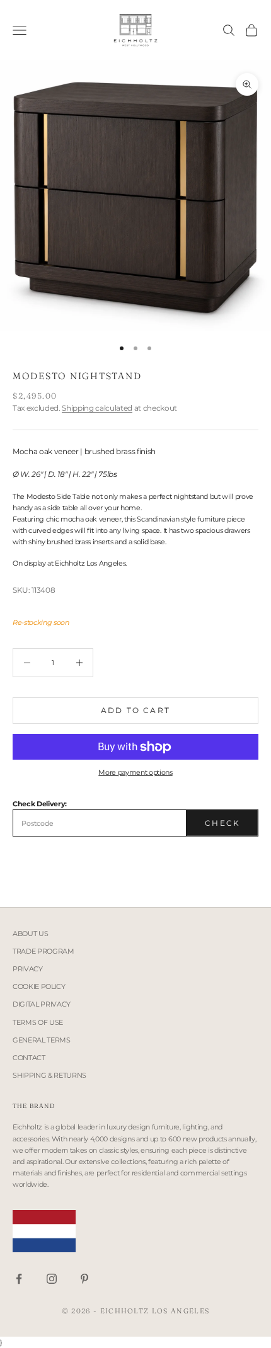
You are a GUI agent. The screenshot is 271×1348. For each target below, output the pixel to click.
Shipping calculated (97, 408)
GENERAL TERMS (42, 1040)
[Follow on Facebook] (19, 1278)
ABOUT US (30, 933)
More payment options (135, 772)
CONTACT (29, 1057)
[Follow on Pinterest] (84, 1278)
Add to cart (135, 710)
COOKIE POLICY (39, 986)
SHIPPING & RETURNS (49, 1075)
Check (222, 823)
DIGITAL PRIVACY (42, 1004)
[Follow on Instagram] (51, 1278)
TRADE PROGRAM (43, 951)
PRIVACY (28, 968)
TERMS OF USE (38, 1022)
